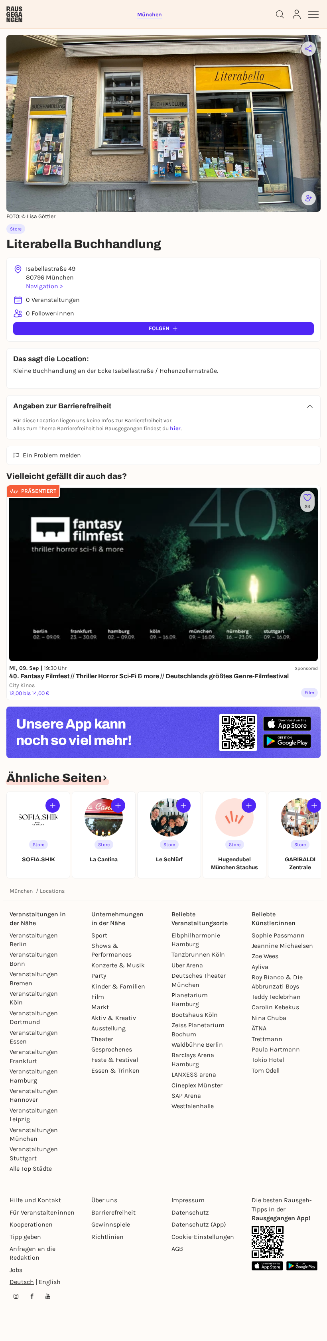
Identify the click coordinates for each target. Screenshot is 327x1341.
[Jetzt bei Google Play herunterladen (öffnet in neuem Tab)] (287, 741)
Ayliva (260, 967)
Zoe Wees (265, 956)
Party (98, 975)
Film (97, 996)
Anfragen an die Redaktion (32, 1253)
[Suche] (280, 14)
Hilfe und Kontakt (35, 1200)
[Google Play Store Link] (302, 1265)
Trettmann (267, 1039)
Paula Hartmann (276, 1049)
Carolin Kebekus (275, 1007)
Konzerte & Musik (118, 965)
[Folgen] (52, 805)
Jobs (16, 1270)
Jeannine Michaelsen (282, 945)
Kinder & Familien (118, 986)
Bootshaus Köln (194, 1014)
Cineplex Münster (197, 1085)
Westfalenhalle (192, 1106)
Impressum (188, 1200)
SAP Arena (186, 1095)
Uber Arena (187, 965)
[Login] (297, 14)
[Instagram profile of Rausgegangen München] (16, 1296)
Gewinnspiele (110, 1224)
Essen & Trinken (115, 1070)
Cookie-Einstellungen (202, 1237)
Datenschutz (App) (198, 1224)
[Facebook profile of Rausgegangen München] (32, 1296)
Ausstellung (108, 1028)
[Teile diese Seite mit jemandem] (308, 48)
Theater (102, 1039)
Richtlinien (107, 1237)
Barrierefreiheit (113, 1212)
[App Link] (268, 1242)
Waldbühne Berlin (197, 1044)
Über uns (104, 1200)
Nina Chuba (269, 1018)
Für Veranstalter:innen (42, 1212)
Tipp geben (25, 1237)
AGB (177, 1248)
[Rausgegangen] (14, 14)
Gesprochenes (111, 1049)
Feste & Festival (114, 1059)
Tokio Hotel (268, 1059)
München (21, 891)
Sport (99, 935)
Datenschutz (190, 1212)
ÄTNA (259, 1028)
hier (175, 428)
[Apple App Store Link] (267, 1265)
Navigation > (44, 286)
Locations (52, 891)
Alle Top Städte (31, 1168)
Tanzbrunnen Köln (198, 954)
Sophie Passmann (278, 935)
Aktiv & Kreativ (113, 1018)
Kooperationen (31, 1224)
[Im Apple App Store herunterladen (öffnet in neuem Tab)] (287, 724)
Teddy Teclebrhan (276, 996)
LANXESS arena (193, 1074)
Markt (100, 1007)
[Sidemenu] (313, 14)
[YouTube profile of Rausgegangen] (47, 1296)
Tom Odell (266, 1070)
